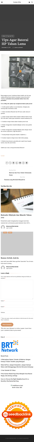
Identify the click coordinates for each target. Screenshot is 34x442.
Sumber (3, 155)
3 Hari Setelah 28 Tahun (8, 370)
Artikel (3, 36)
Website (3, 312)
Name (3, 300)
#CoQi (5, 232)
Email (3, 306)
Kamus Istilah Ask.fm (10, 258)
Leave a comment (18, 47)
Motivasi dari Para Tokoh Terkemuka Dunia (20, 172)
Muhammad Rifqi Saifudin (12, 226)
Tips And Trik (10, 36)
